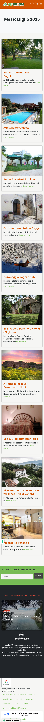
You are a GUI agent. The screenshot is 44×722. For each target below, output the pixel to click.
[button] (13, 628)
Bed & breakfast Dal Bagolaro (16, 74)
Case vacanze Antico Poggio (21, 228)
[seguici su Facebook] (9, 662)
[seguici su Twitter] (13, 662)
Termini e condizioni (26, 695)
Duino (7, 614)
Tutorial (25, 703)
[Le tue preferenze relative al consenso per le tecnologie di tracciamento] (2, 541)
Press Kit (19, 699)
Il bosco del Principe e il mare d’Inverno (20, 618)
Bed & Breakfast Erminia (19, 179)
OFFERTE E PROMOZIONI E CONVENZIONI (22, 595)
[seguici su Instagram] (20, 662)
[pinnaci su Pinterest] (24, 662)
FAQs (16, 703)
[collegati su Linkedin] (5, 662)
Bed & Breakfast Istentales (20, 439)
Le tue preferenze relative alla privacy (24, 714)
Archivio (6, 703)
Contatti (29, 699)
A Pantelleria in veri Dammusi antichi (15, 385)
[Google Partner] (6, 682)
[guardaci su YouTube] (16, 662)
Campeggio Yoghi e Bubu (19, 277)
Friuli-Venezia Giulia (17, 614)
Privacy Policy (9, 695)
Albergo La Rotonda (16, 543)
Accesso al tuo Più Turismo (14, 708)
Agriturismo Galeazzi (16, 127)
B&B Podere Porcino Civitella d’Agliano (21, 330)
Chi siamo (7, 699)
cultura (7, 611)
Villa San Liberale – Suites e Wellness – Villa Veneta (21, 492)
